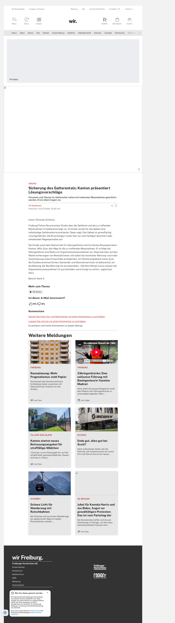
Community (120, 33)
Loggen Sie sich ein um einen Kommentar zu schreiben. (57, 321)
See (38, 33)
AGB (14, 578)
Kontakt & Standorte (97, 9)
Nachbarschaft (84, 33)
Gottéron (71, 33)
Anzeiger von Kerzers (36, 9)
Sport (22, 33)
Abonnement (18, 585)
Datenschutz (18, 574)
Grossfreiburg (58, 33)
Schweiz (97, 33)
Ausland (108, 33)
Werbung (74, 9)
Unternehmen (18, 567)
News (14, 33)
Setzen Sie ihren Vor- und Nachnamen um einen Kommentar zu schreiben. (66, 316)
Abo (83, 9)
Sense (30, 33)
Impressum (17, 571)
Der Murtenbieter (18, 9)
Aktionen (132, 33)
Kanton (46, 33)
